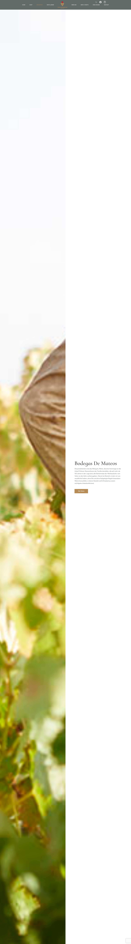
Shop (30, 4)
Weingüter (40, 4)
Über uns (74, 4)
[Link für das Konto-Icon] (100, 2)
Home (23, 4)
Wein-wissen (96, 4)
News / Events (85, 4)
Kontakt (106, 4)
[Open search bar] (96, 2)
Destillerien (50, 4)
